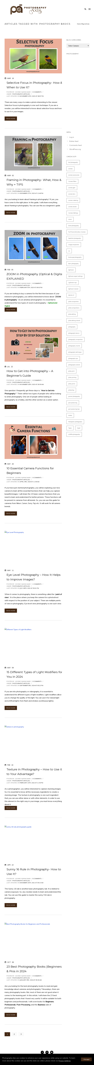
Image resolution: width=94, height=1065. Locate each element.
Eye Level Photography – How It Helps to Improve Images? (34, 577)
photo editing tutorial (74, 320)
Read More (10, 118)
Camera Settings (73, 213)
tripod (78, 428)
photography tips (73, 358)
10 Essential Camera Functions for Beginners (30, 471)
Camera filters (72, 181)
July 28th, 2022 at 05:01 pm (29, 588)
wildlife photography (74, 434)
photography (71, 327)
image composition (73, 244)
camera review (72, 206)
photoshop (71, 390)
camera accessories (73, 175)
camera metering (73, 200)
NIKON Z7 (71, 295)
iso (69, 251)
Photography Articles (21, 94)
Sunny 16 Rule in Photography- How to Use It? (34, 872)
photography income (74, 346)
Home (78, 24)
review (70, 415)
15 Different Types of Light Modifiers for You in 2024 (34, 674)
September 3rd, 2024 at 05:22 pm (31, 685)
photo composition (73, 301)
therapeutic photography (75, 422)
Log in (71, 137)
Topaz (70, 428)
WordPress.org (75, 149)
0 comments (36, 92)
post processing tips (74, 409)
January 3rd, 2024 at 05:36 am (31, 980)
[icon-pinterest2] (47, 1052)
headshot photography (74, 238)
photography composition (75, 339)
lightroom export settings (75, 276)
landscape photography (75, 257)
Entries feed (73, 141)
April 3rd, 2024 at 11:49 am (29, 482)
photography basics (73, 333)
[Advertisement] (77, 91)
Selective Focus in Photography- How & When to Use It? (34, 85)
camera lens (71, 194)
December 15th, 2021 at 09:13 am (31, 883)
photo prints (71, 384)
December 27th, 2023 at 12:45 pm (31, 193)
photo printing (72, 377)
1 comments (36, 584)
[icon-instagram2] (51, 1052)
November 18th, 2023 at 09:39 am (32, 384)
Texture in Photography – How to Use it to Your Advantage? (34, 772)
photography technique (74, 352)
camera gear (71, 187)
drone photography (73, 225)
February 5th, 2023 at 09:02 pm (31, 287)
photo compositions (73, 308)
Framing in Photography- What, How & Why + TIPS (34, 182)
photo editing (72, 314)
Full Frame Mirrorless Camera (77, 232)
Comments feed (75, 145)
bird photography (73, 162)
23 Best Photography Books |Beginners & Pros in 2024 (34, 969)
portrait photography (74, 396)
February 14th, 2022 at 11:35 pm (31, 783)
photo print (71, 371)
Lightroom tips (72, 282)
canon (70, 219)
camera (70, 169)
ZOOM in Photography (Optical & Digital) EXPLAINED (35, 276)
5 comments (36, 878)
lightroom (71, 270)
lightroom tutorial (73, 289)
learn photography (73, 263)
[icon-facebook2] (43, 1052)
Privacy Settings (65, 1061)
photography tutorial (74, 365)
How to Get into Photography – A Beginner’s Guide (30, 373)
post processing (72, 403)
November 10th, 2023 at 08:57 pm (32, 96)
